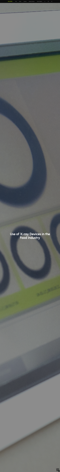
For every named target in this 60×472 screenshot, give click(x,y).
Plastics (20, 1)
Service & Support (39, 1)
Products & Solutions (31, 1)
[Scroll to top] (58, 470)
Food (16, 1)
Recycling (25, 1)
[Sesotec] (11, 1)
